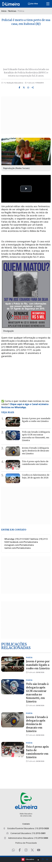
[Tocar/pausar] (43, 859)
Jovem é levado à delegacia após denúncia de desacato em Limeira (35, 451)
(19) (42, 828)
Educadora (30, 859)
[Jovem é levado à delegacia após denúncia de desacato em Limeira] (13, 451)
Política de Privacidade (26, 843)
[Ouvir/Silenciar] (47, 859)
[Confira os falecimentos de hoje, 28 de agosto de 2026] (13, 478)
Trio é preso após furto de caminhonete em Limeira (35, 462)
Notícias (12, 11)
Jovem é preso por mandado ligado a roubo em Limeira (38, 665)
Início (3, 11)
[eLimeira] (26, 800)
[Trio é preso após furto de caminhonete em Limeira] (13, 465)
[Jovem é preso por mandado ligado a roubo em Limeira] (13, 422)
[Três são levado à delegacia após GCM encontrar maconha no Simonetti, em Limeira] (13, 435)
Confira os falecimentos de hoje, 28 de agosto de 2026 (35, 476)
